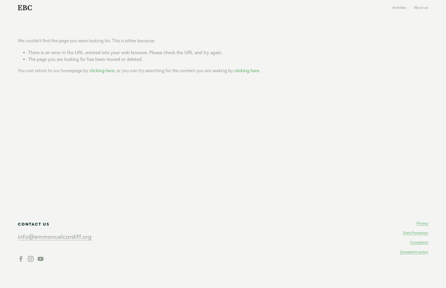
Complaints (419, 242)
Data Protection (415, 232)
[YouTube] (40, 259)
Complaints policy (414, 251)
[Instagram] (31, 259)
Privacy (422, 223)
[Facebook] (21, 259)
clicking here (101, 70)
